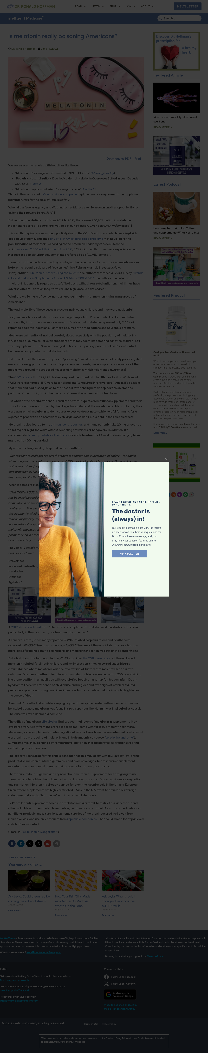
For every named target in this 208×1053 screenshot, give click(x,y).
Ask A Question (129, 554)
